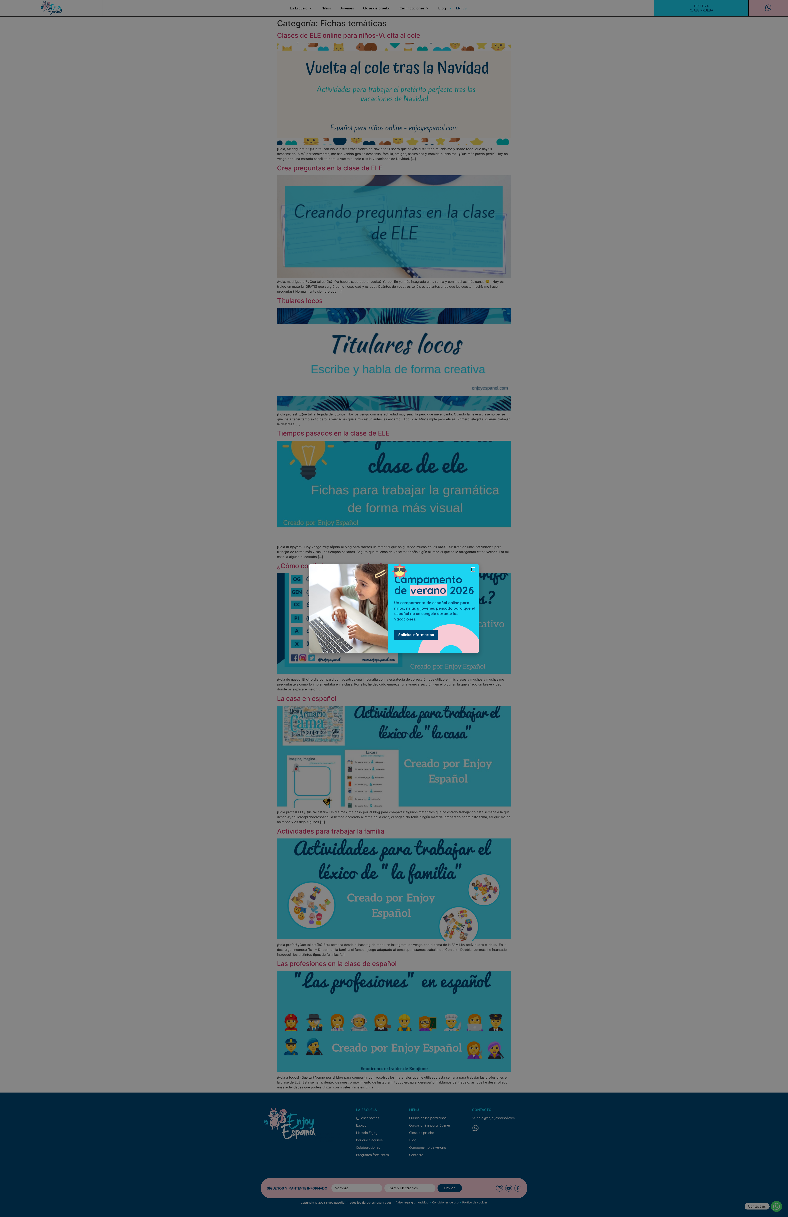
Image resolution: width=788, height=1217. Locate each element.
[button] (473, 569)
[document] (394, 608)
